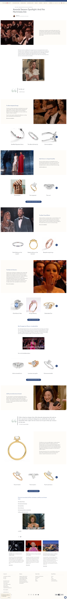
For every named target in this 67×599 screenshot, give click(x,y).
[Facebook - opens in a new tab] (29, 595)
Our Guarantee (37, 577)
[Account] (54, 3)
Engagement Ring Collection (23, 576)
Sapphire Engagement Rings (23, 578)
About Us (36, 578)
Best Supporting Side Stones (22, 503)
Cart (59, 3)
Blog (17, 7)
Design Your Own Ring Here (33, 319)
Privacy (52, 576)
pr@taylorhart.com (6, 592)
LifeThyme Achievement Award (23, 512)
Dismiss (9, 597)
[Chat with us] (65, 597)
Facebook (19, 537)
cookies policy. (4, 596)
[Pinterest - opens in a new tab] (31, 595)
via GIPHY (19, 531)
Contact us (56, 3)
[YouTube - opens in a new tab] (38, 595)
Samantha (17, 15)
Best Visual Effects (21, 505)
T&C (52, 577)
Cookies (52, 578)
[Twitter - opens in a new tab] (36, 595)
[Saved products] (58, 3)
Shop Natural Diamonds (22, 579)
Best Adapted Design (21, 501)
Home (15, 7)
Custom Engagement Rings (23, 577)
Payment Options (53, 579)
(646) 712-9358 (5, 585)
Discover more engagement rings (33, 379)
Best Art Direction (21, 507)
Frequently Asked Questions (39, 576)
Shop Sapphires (21, 583)
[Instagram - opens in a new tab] (33, 595)
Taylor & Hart (7, 3)
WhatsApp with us (6, 586)
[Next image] (56, 137)
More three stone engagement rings (33, 201)
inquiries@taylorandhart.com (7, 587)
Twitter (21, 537)
